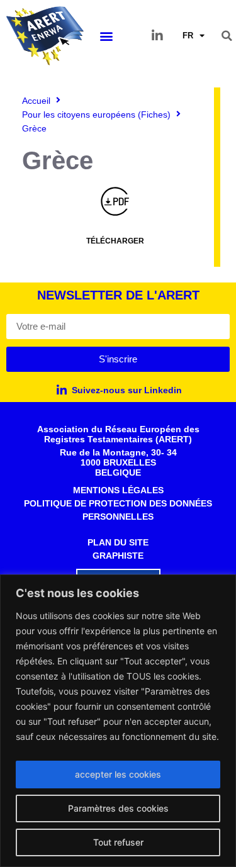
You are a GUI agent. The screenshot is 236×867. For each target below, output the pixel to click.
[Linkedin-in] (157, 35)
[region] (118, 720)
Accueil (36, 101)
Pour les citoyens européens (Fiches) (96, 114)
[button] (106, 35)
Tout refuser (118, 842)
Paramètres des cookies (118, 808)
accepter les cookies (118, 774)
